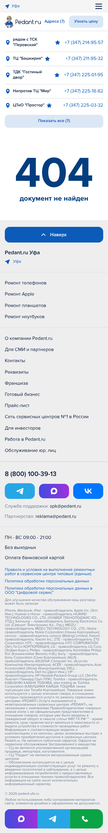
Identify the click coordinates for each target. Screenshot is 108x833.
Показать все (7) (54, 121)
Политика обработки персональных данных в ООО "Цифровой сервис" (48, 591)
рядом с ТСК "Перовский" (25, 42)
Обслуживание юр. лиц (30, 450)
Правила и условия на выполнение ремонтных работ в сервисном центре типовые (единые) (50, 572)
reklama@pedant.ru (56, 516)
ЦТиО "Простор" (28, 105)
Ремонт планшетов (25, 305)
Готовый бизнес (22, 394)
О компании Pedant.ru (28, 338)
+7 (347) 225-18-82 (83, 91)
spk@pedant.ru (65, 506)
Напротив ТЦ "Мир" (32, 91)
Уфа (16, 6)
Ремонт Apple (19, 294)
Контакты (15, 361)
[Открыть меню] (98, 6)
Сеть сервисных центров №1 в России (46, 417)
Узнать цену (86, 21)
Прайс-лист (17, 405)
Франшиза (16, 383)
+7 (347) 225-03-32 (83, 105)
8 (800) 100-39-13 (30, 474)
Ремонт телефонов (25, 283)
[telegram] (54, 818)
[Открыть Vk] (88, 491)
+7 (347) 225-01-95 (83, 75)
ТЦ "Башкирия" (28, 58)
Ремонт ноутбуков (25, 317)
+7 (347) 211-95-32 (84, 58)
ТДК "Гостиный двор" (27, 75)
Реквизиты (16, 372)
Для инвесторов (23, 428)
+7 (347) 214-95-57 (84, 42)
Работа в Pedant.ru (25, 439)
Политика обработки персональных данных (47, 581)
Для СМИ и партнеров (29, 349)
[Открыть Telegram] (20, 491)
